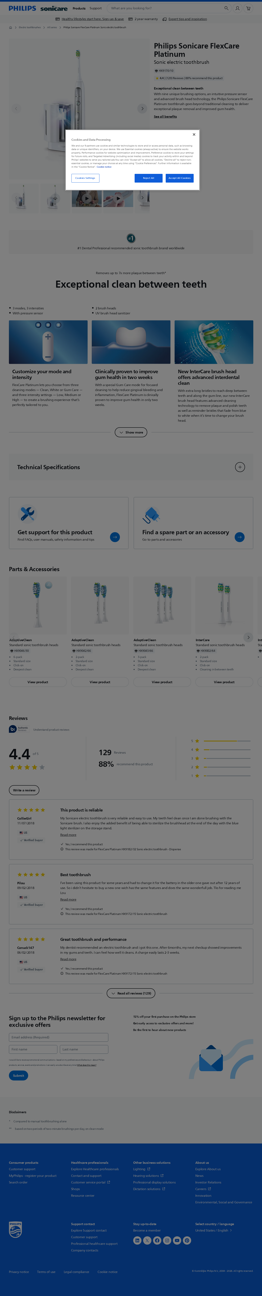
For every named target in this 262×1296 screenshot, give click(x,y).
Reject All (148, 178)
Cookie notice (104, 167)
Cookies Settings (85, 178)
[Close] (194, 134)
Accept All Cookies (180, 178)
